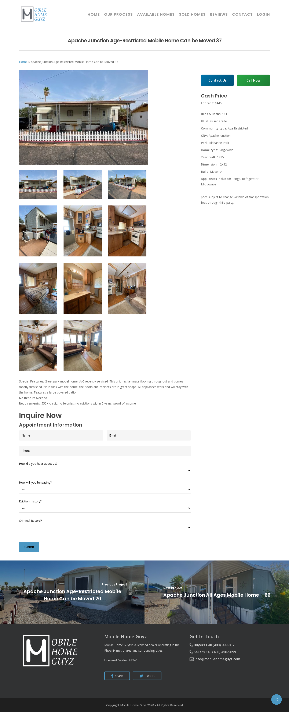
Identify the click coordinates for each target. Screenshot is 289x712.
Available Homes (156, 14)
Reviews (219, 14)
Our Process (118, 14)
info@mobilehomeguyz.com (217, 659)
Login (263, 14)
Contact (242, 14)
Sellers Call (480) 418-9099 (214, 652)
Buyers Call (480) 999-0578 (214, 645)
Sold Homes (192, 14)
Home (94, 14)
